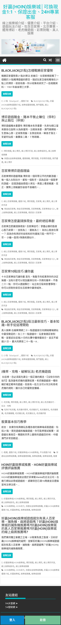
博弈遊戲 (7, 151)
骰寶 (6, 452)
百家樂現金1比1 (48, 209)
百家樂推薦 (36, 209)
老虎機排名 (44, 409)
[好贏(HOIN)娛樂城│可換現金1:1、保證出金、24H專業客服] (4, 60)
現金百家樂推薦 (23, 209)
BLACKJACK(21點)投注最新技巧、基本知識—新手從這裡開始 (30, 323)
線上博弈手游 (27, 151)
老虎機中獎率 (22, 409)
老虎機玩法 (30, 413)
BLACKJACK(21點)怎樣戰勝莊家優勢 (27, 70)
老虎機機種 (9, 413)
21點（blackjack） (12, 101)
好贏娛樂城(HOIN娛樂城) (28, 452)
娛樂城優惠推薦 (28, 105)
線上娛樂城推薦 (22, 502)
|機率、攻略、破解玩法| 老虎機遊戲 (26, 372)
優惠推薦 (26, 158)
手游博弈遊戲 (45, 158)
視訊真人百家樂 (34, 212)
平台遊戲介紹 (45, 452)
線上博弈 (16, 151)
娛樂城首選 (47, 456)
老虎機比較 (20, 413)
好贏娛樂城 (15, 510)
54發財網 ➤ (11, 607)
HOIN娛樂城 (9, 506)
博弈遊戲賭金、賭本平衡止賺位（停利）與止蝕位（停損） (29, 118)
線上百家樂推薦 (10, 201)
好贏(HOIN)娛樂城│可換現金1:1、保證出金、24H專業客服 (30, 12)
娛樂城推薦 (36, 456)
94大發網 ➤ (11, 603)
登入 (12, 620)
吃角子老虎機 (9, 409)
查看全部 (7, 94)
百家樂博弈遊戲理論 (15, 171)
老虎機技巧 (34, 409)
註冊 (43, 620)
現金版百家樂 (9, 209)
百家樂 (38, 201)
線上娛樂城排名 (40, 151)
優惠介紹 (25, 101)
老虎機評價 (41, 413)
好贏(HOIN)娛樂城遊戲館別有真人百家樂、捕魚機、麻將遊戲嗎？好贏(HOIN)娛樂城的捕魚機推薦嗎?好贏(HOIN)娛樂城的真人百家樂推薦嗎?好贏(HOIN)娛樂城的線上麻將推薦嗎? (29, 525)
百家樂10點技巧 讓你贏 (17, 271)
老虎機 (7, 402)
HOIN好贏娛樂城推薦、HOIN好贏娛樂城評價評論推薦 (29, 466)
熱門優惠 (40, 105)
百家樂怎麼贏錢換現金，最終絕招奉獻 (28, 221)
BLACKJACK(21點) (41, 101)
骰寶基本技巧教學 (13, 422)
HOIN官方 (20, 506)
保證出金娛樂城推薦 (12, 158)
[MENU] (58, 60)
